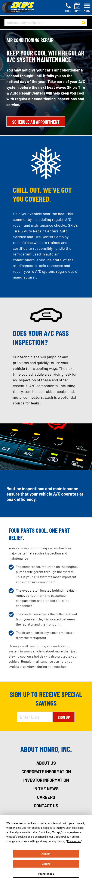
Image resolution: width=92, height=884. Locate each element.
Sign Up (64, 717)
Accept (46, 853)
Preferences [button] (74, 841)
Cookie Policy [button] (61, 836)
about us (46, 763)
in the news (46, 788)
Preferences (46, 873)
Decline (46, 863)
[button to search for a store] (83, 22)
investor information (46, 780)
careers (46, 797)
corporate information (46, 771)
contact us (46, 805)
